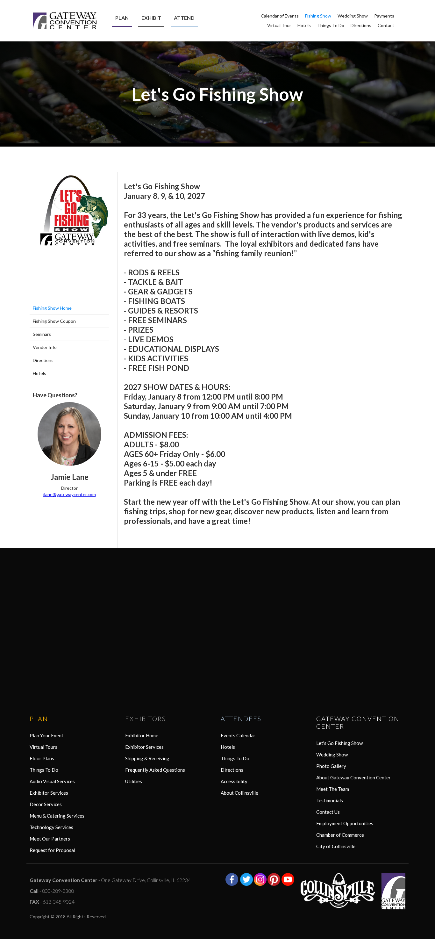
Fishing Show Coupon (54, 321)
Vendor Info (45, 347)
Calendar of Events (280, 15)
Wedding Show (353, 15)
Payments (384, 15)
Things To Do (330, 25)
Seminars (42, 334)
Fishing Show (318, 15)
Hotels (304, 25)
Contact (386, 25)
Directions (361, 25)
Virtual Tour (279, 25)
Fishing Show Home (52, 308)
